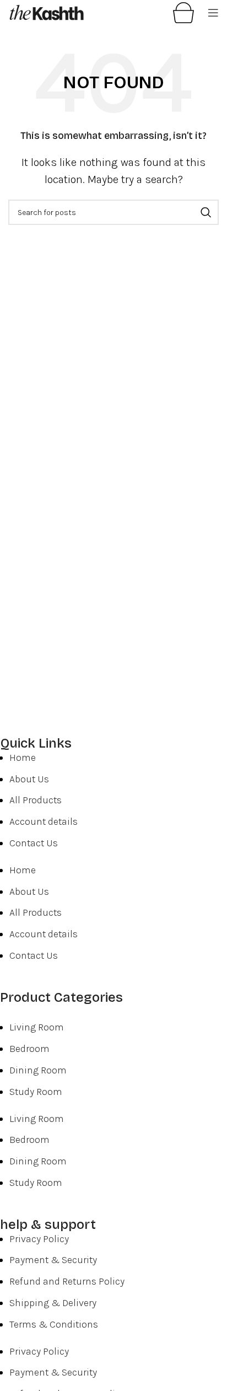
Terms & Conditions (53, 1324)
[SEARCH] (206, 212)
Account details (43, 821)
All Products (35, 800)
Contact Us (33, 843)
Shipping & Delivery (52, 1303)
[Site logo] (46, 12)
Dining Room (38, 1070)
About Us (29, 779)
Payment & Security (53, 1260)
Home (22, 757)
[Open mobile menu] (213, 13)
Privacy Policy (39, 1239)
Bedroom (29, 1049)
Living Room (36, 1027)
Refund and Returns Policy (67, 1281)
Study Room (35, 1092)
